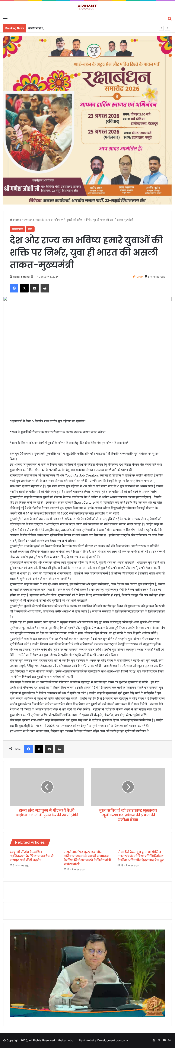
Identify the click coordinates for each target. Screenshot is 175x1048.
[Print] (45, 288)
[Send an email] (32, 276)
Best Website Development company (103, 1040)
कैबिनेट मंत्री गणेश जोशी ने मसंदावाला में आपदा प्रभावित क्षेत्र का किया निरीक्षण (66, 28)
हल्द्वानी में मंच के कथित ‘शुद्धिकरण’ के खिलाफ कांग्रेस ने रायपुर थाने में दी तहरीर (32, 856)
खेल (30, 229)
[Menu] (5, 18)
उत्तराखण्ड (28, 219)
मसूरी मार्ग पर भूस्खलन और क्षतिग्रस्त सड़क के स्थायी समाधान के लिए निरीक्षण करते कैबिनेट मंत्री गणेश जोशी (87, 858)
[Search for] (170, 18)
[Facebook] (14, 288)
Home (16, 219)
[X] (24, 288)
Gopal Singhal (21, 276)
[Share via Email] (34, 288)
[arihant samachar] (87, 7)
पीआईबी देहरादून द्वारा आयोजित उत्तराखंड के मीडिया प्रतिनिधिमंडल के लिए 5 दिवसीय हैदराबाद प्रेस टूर (141, 856)
